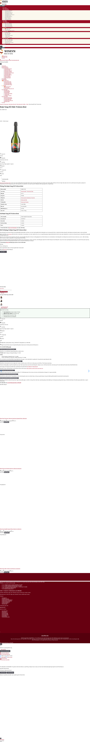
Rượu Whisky (5, 21)
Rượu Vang (4, 7)
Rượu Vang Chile (5, 613)
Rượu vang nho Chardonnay (26, 197)
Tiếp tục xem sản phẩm (5, 651)
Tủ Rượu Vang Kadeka (8, 93)
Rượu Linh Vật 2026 (7, 81)
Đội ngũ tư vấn (4, 603)
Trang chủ (2, 104)
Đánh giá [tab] (3, 181)
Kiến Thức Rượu (5, 96)
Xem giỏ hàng (3, 649)
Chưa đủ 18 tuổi (10, 672)
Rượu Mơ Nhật (6, 92)
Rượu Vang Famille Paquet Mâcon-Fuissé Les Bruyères (10, 529)
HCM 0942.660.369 (4, 306)
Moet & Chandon (7, 75)
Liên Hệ (4, 44)
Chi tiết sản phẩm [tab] (5, 179)
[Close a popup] (1, 644)
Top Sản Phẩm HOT (7, 99)
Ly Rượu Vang (6, 94)
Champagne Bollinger (8, 68)
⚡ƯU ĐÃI (4, 85)
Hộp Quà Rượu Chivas (8, 26)
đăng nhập (5, 249)
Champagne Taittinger (8, 70)
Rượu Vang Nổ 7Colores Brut (5, 182)
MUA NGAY (2, 739)
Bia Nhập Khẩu (6, 90)
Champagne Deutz (7, 73)
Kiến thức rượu (4, 57)
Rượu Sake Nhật (7, 91)
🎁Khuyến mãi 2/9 (7, 86)
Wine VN (7, 242)
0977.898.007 (29, 366)
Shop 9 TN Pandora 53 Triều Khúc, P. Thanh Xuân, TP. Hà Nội (16, 586)
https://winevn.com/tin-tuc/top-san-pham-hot (35, 368)
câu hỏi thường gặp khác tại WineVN (14, 382)
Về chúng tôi (4, 597)
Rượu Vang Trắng (30, 191)
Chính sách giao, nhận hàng (7, 600)
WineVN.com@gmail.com (8, 588)
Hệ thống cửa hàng (5, 598)
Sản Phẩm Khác (5, 89)
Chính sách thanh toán (6, 601)
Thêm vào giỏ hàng (3, 291)
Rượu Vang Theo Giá (12, 104)
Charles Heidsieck (7, 76)
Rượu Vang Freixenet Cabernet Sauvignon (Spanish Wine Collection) (13, 418)
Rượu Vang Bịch (5, 8)
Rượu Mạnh (5, 20)
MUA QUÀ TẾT (2, 607)
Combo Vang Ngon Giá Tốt (9, 30)
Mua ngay (2, 292)
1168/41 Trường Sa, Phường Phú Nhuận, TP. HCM (13, 584)
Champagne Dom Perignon (9, 72)
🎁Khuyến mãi (4, 56)
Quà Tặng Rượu (5, 610)
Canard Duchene (7, 69)
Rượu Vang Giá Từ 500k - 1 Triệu (22, 104)
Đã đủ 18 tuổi (3, 672)
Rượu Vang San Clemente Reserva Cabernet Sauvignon (10, 468)
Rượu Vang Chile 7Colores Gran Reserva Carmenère (10, 568)
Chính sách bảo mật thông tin (7, 599)
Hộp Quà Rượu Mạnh (8, 83)
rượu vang (10, 234)
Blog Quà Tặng (7, 43)
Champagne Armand (7, 71)
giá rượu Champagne (13, 227)
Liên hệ (3, 58)
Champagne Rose (8, 19)
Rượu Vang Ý (4, 611)
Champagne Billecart (8, 74)
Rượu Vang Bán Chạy (6, 616)
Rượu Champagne (5, 67)
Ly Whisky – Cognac (8, 37)
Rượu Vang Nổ (23, 191)
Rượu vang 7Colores (24, 202)
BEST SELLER (6, 87)
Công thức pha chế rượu (8, 100)
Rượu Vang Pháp (5, 612)
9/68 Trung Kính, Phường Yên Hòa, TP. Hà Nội (13, 585)
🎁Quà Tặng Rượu (5, 80)
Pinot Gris (33, 197)
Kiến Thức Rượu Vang (8, 97)
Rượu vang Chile (24, 199)
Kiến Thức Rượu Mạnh (8, 98)
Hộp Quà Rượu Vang (7, 82)
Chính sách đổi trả (5, 602)
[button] (1, 46)
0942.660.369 (35, 366)
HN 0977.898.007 (4, 307)
